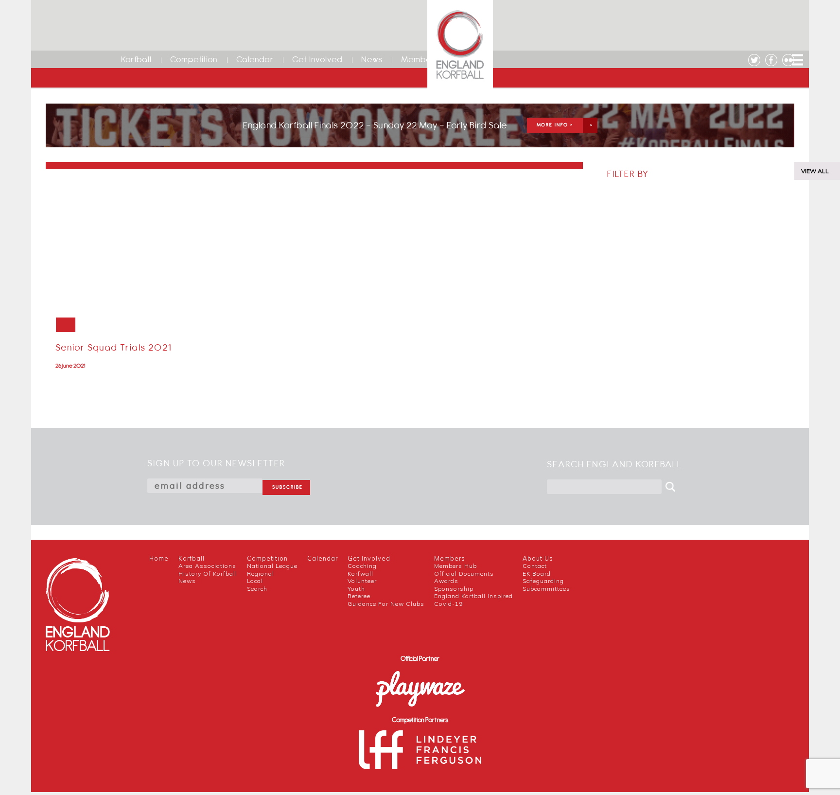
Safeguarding (543, 580)
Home (159, 558)
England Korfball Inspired (473, 596)
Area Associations (207, 565)
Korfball (136, 59)
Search (257, 588)
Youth (356, 588)
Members (419, 59)
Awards (446, 580)
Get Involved (317, 59)
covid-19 (448, 603)
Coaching (362, 565)
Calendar (255, 59)
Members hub (455, 565)
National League (272, 565)
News (372, 59)
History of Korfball (207, 573)
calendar (322, 558)
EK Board (537, 573)
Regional (260, 573)
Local (255, 580)
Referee (359, 596)
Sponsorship (453, 588)
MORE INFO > (555, 125)
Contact (535, 565)
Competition (194, 59)
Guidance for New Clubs (386, 603)
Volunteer (362, 580)
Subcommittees (546, 588)
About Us (538, 558)
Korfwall (360, 573)
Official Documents (464, 573)
